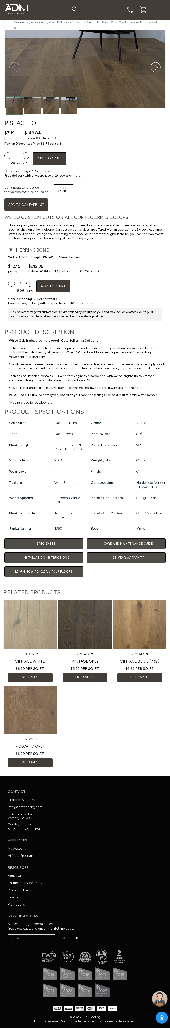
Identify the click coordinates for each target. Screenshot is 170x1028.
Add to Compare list (26, 205)
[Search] (75, 9)
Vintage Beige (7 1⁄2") (139, 661)
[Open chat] (160, 999)
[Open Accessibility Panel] (162, 1018)
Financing (15, 897)
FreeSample (64, 189)
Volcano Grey (30, 746)
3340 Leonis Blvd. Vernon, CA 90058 (21, 816)
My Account (17, 849)
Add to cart (49, 158)
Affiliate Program (20, 856)
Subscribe (71, 938)
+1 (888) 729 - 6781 (22, 800)
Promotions (16, 904)
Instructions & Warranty (25, 883)
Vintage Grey (85, 661)
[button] (155, 67)
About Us (15, 876)
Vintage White (30, 661)
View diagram (69, 257)
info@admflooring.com (25, 807)
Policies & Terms (20, 890)
